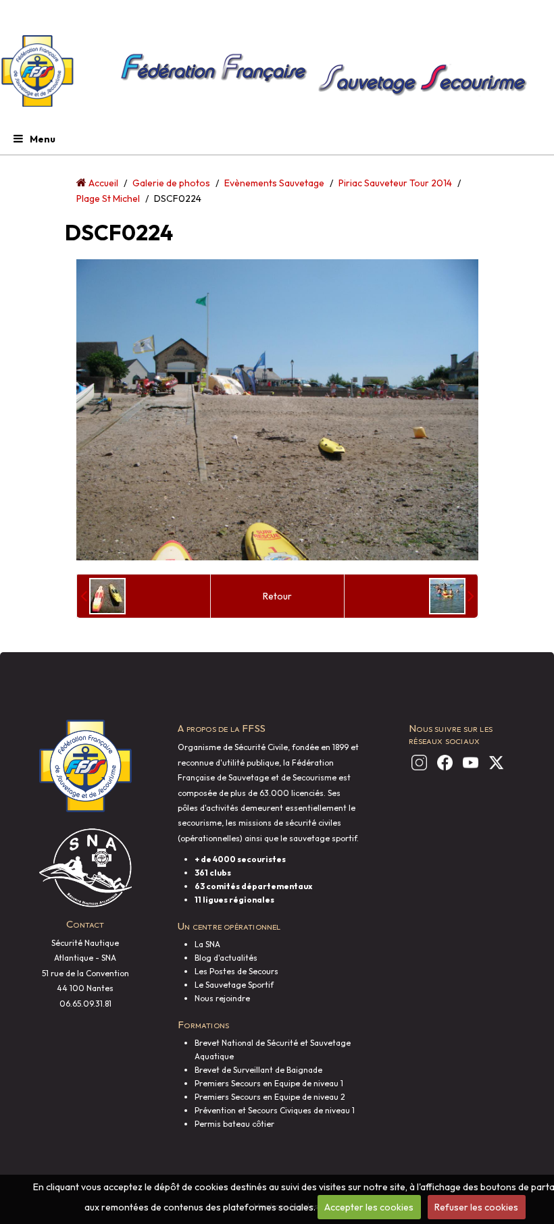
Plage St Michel (108, 198)
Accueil (103, 183)
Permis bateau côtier (234, 1124)
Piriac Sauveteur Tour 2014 (395, 183)
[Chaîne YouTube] (468, 762)
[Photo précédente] (103, 596)
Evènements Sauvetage (274, 183)
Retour (277, 596)
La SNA (207, 944)
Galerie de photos (171, 183)
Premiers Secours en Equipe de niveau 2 (270, 1097)
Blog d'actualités (226, 958)
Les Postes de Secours (236, 971)
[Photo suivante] (451, 596)
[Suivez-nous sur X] (493, 762)
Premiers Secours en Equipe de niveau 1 (269, 1083)
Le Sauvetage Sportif (234, 985)
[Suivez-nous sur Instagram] (416, 762)
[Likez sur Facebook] (442, 762)
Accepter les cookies (368, 1207)
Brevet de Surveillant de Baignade (258, 1070)
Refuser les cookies (476, 1207)
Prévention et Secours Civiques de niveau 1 (275, 1110)
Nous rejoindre (222, 998)
